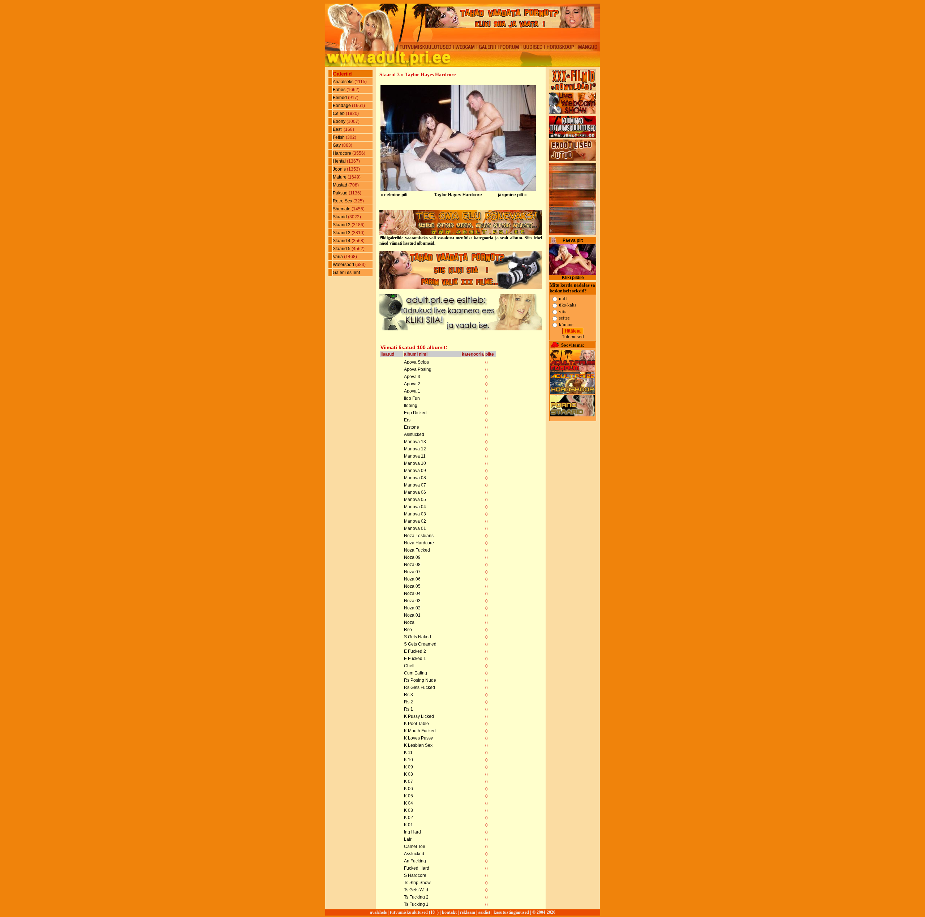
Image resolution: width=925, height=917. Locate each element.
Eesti (338, 129)
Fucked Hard (416, 868)
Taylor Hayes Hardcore (458, 194)
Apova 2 (412, 383)
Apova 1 (412, 391)
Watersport (344, 264)
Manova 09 (415, 470)
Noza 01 (412, 615)
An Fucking (415, 861)
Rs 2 (408, 701)
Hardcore (342, 153)
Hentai (340, 161)
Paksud (341, 193)
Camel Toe (414, 846)
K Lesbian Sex (418, 745)
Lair (408, 839)
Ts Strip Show (417, 882)
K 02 (408, 817)
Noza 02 (412, 607)
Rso (408, 629)
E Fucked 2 (415, 651)
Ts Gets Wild (416, 889)
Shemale (342, 208)
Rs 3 (408, 694)
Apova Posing (417, 369)
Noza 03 (412, 600)
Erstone (411, 427)
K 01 (408, 824)
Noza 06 (412, 579)
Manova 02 (415, 521)
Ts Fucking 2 (416, 897)
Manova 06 (415, 492)
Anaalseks (343, 81)
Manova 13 (415, 441)
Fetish (339, 137)
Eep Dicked (415, 412)
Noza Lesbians (419, 535)
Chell (409, 665)
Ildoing (410, 405)
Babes (340, 89)
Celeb (339, 113)
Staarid (340, 216)
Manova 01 (415, 528)
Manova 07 (415, 485)
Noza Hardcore (419, 542)
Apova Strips (416, 362)
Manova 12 (415, 448)
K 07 (408, 781)
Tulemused (573, 336)
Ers (407, 420)
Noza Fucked (417, 550)
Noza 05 (412, 586)
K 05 (408, 795)
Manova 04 (415, 506)
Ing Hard (412, 832)
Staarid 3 (342, 232)
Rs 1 (408, 709)
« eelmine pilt (394, 194)
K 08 (408, 774)
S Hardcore (415, 875)
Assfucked (414, 434)
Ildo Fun (412, 398)
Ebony (340, 121)
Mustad (340, 185)
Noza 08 (412, 564)
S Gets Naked (417, 636)
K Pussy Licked (419, 716)
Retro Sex (343, 200)
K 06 (408, 788)
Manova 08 (415, 477)
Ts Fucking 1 (416, 904)
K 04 (408, 803)
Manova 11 (415, 456)
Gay (337, 145)
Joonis (340, 169)
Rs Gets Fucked (419, 687)
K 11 (408, 752)
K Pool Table (416, 723)
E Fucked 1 (415, 658)
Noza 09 (412, 557)
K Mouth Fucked (420, 730)
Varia (338, 256)
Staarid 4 (342, 240)
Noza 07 (412, 571)
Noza (409, 622)
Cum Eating (415, 673)
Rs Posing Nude (420, 680)
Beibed (340, 97)
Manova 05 (415, 499)
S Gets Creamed (420, 644)
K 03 (408, 810)
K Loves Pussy (418, 738)
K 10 (408, 759)
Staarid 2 (342, 224)
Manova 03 (415, 514)
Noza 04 (412, 593)
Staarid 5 (342, 248)
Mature (340, 177)
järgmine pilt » (512, 194)
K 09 (408, 767)
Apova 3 (412, 376)
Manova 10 (415, 463)
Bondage (342, 105)
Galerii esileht (346, 272)
